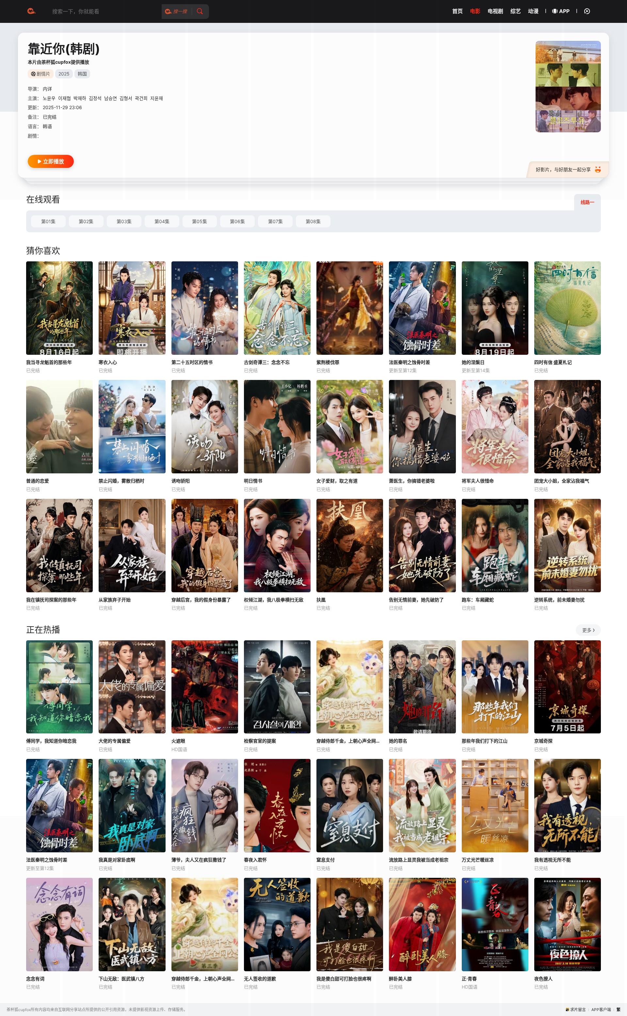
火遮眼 (178, 741)
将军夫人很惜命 (478, 480)
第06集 (237, 221)
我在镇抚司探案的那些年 (51, 599)
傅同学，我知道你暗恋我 (51, 741)
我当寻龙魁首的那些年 (49, 362)
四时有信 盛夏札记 (553, 362)
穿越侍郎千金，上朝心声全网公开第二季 (349, 741)
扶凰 (321, 599)
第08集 (313, 221)
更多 (586, 630)
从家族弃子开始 (115, 599)
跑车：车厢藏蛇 (478, 599)
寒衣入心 (108, 362)
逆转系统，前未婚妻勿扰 (559, 599)
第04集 (161, 221)
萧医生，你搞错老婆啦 (412, 480)
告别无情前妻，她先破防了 (416, 599)
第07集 (275, 221)
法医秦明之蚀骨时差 (409, 362)
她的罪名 (398, 741)
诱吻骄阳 (180, 480)
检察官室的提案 (260, 741)
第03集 (124, 221)
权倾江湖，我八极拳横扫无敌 (273, 599)
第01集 (48, 221)
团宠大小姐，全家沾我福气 (561, 480)
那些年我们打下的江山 (484, 741)
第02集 (86, 221)
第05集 (199, 221)
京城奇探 (543, 741)
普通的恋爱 (37, 480)
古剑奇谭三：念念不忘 (267, 362)
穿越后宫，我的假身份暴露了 (201, 599)
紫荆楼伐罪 (327, 362)
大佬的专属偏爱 (115, 741)
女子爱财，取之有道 (337, 480)
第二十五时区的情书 (192, 362)
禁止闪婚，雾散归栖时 (121, 480)
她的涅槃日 (473, 362)
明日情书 (253, 480)
